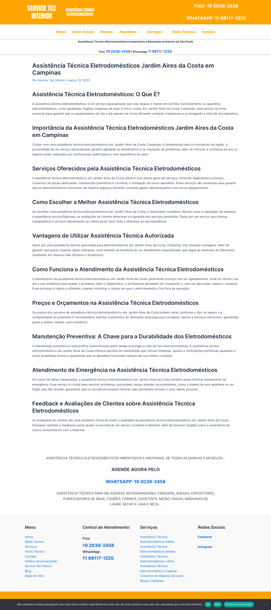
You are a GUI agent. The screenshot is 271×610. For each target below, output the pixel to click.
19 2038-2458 (222, 6)
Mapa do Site (34, 576)
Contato (30, 556)
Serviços (31, 546)
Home (29, 537)
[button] (138, 32)
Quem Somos (34, 541)
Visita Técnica (34, 551)
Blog (28, 571)
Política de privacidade (41, 561)
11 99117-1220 (230, 18)
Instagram (205, 547)
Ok (208, 604)
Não (217, 604)
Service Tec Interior (38, 566)
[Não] (266, 604)
